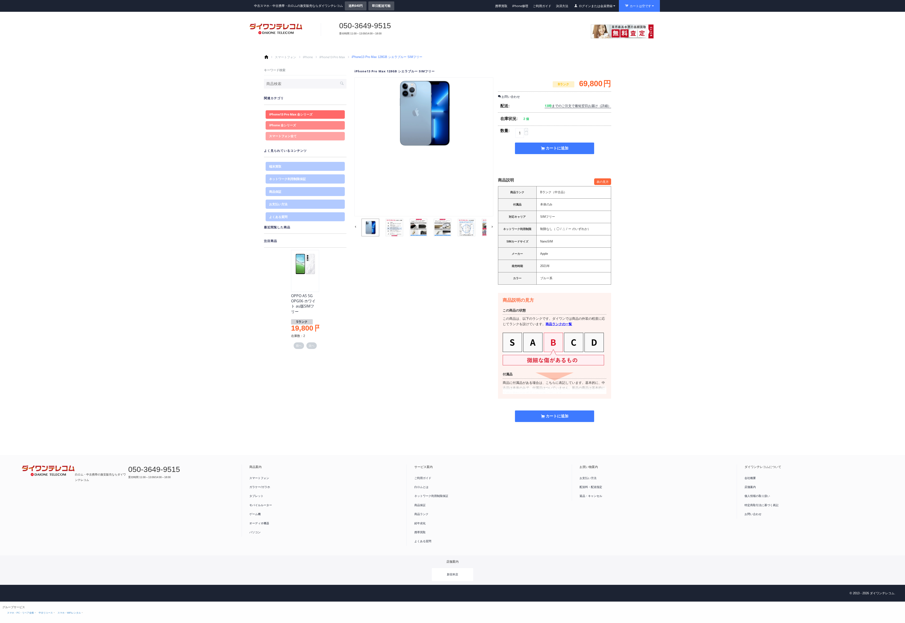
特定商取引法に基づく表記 (761, 505)
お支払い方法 (278, 204)
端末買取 (275, 166)
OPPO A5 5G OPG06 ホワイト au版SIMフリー (303, 303)
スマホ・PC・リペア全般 (20, 612)
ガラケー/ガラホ (259, 487)
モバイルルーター (260, 505)
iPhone (308, 57)
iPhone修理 (520, 6)
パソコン (255, 532)
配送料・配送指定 (591, 487)
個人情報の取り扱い (757, 496)
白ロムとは (421, 487)
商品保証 (275, 191)
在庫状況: (509, 118)
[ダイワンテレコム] (276, 28)
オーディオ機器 (259, 523)
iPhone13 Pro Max (332, 57)
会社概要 (750, 478)
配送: (505, 106)
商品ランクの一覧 (559, 324)
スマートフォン (285, 57)
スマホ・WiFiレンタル (69, 612)
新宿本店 (452, 574)
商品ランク (421, 514)
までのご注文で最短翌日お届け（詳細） (578, 105)
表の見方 (602, 182)
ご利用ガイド (542, 6)
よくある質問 (278, 217)
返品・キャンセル (591, 496)
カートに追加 (557, 148)
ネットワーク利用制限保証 (287, 179)
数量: (505, 130)
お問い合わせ (753, 514)
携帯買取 (501, 6)
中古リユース (46, 612)
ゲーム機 (255, 514)
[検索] (341, 84)
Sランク (302, 322)
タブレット (256, 496)
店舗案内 (750, 487)
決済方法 (562, 6)
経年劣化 (420, 523)
